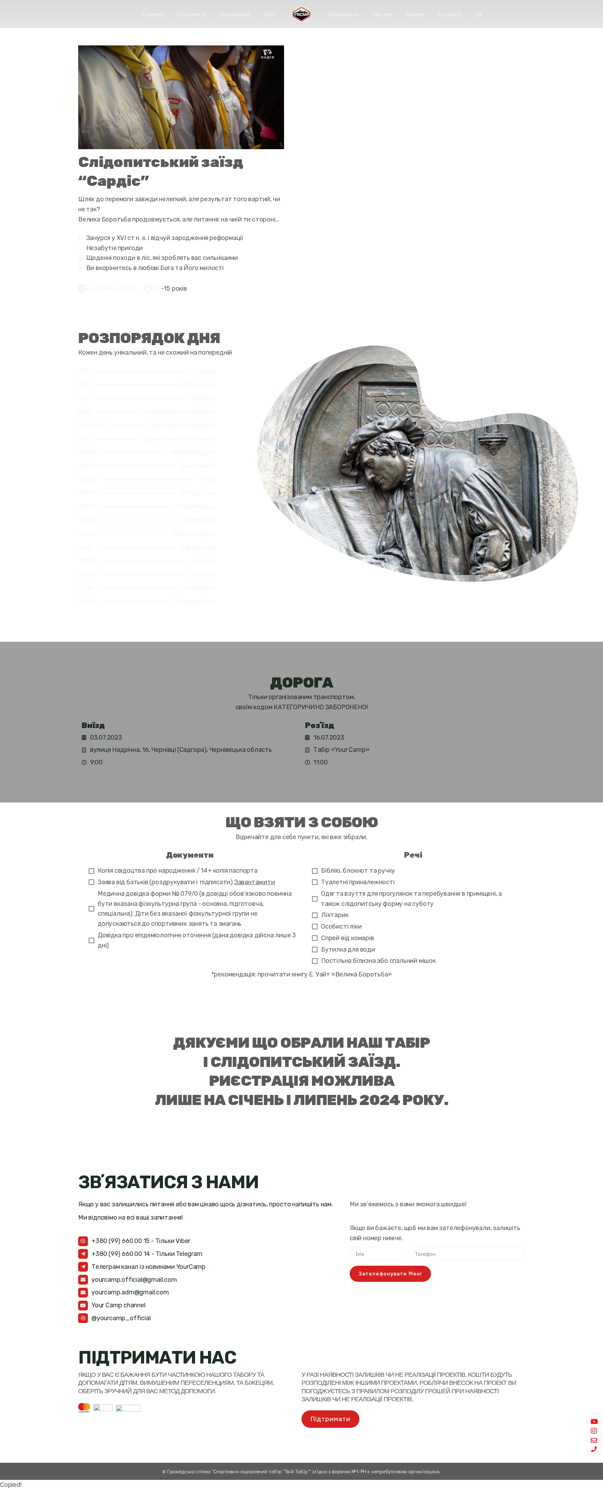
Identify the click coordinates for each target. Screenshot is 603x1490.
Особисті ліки (341, 926)
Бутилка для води (348, 949)
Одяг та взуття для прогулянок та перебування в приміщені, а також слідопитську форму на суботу (411, 899)
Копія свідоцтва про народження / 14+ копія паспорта (178, 870)
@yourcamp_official (120, 1318)
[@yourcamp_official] (83, 1318)
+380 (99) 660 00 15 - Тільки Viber (140, 1241)
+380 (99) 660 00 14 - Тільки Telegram (146, 1254)
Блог (270, 13)
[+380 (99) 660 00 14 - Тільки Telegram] (83, 1254)
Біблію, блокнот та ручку (358, 870)
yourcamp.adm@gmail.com (130, 1292)
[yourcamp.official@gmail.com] (83, 1280)
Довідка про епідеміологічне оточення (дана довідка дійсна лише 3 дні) (197, 940)
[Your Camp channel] (83, 1305)
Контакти (449, 13)
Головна (152, 13)
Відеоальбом (343, 13)
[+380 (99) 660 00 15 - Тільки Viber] (83, 1241)
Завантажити (254, 882)
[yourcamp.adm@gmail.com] (83, 1293)
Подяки (415, 13)
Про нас (383, 13)
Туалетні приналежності (358, 882)
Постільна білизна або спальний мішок (378, 961)
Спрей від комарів (347, 938)
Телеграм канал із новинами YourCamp (148, 1267)
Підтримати (191, 13)
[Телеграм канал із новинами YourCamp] (83, 1267)
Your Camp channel (118, 1305)
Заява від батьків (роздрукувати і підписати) (186, 882)
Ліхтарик (334, 915)
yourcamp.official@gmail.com (134, 1280)
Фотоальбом (235, 13)
